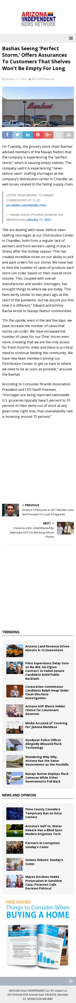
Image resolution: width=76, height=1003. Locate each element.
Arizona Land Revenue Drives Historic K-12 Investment (47, 648)
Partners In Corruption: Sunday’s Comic (42, 845)
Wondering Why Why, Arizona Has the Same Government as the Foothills (47, 760)
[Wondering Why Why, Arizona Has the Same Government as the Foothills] (14, 761)
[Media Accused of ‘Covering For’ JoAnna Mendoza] (14, 727)
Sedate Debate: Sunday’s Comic (44, 862)
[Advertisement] (38, 461)
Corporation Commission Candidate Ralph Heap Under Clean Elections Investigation (47, 692)
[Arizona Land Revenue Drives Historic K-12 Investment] (14, 650)
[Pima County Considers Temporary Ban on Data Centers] (14, 813)
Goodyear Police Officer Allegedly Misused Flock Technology (43, 744)
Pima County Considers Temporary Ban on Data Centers (43, 813)
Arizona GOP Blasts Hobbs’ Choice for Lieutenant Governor (45, 710)
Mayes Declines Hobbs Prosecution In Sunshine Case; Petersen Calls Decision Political (43, 882)
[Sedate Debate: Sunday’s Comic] (14, 864)
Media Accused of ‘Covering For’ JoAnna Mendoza (46, 725)
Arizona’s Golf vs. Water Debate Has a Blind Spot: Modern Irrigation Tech (44, 830)
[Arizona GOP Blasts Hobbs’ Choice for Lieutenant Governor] (14, 710)
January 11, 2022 (15, 79)
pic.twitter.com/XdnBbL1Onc (26, 205)
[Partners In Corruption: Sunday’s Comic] (14, 847)
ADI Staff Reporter (43, 79)
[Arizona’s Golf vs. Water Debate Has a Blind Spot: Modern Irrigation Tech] (14, 830)
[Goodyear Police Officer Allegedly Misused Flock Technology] (14, 744)
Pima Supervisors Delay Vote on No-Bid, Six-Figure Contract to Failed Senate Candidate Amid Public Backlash (47, 671)
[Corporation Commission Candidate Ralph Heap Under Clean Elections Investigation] (14, 691)
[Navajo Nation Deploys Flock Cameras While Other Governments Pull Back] (14, 778)
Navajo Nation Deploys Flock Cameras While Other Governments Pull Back (47, 777)
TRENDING (11, 632)
